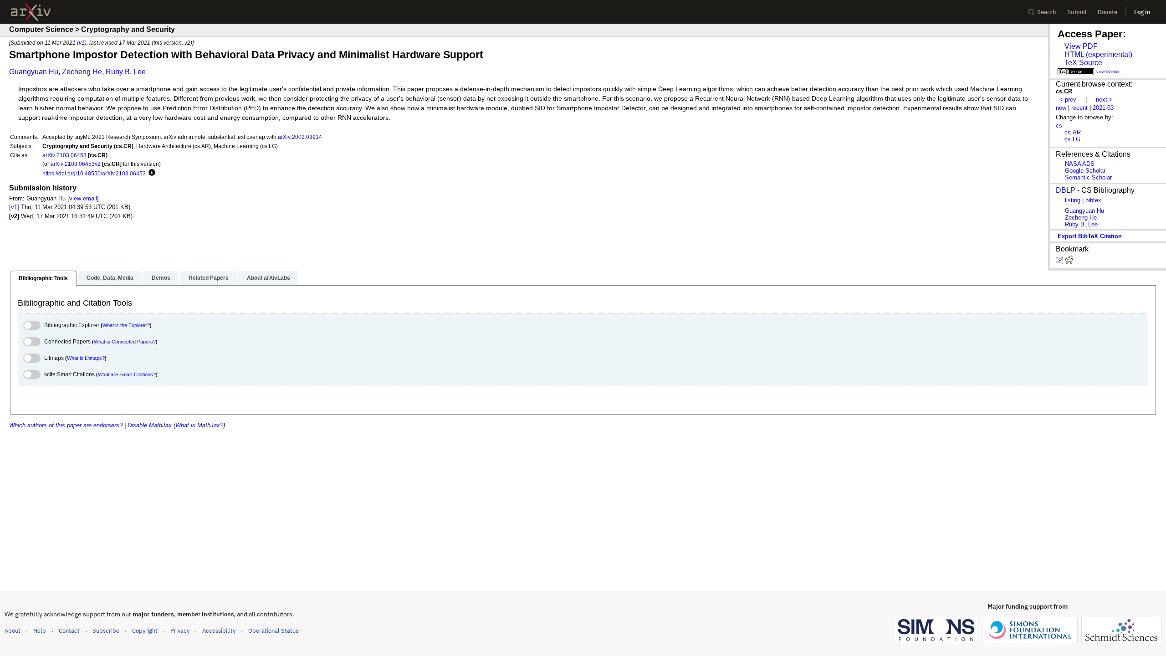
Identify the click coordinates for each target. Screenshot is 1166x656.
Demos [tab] (161, 278)
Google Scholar (1085, 170)
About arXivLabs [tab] (268, 278)
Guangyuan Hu (33, 72)
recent (1079, 107)
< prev (1067, 99)
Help (39, 631)
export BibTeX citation (1090, 236)
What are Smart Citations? (127, 374)
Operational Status (273, 630)
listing (1072, 200)
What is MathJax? (199, 425)
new (1061, 107)
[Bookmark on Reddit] (1069, 261)
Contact (69, 631)
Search (1046, 12)
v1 (82, 43)
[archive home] (31, 12)
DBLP (1065, 190)
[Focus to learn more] (150, 173)
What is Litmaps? (86, 358)
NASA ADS (1079, 163)
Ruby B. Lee (126, 72)
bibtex (1093, 200)
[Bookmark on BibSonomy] (1060, 261)
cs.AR (1072, 132)
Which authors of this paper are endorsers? (66, 425)
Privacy (179, 631)
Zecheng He (82, 72)
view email (83, 198)
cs (1059, 125)
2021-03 (1103, 107)
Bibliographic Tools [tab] (43, 278)
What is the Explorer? (126, 325)
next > (1104, 99)
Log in (1142, 12)
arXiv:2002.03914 (300, 137)
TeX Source (1083, 63)
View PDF (1081, 46)
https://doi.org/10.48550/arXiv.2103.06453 (94, 173)
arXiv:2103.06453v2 (76, 164)
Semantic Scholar (1088, 177)
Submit (1077, 12)
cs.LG (1072, 139)
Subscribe (105, 631)
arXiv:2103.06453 (64, 155)
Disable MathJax (150, 425)
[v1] (14, 207)
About (12, 631)
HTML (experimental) (1098, 54)
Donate (1107, 12)
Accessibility (218, 631)
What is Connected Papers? (125, 341)
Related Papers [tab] (209, 278)
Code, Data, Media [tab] (110, 278)
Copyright (145, 631)
